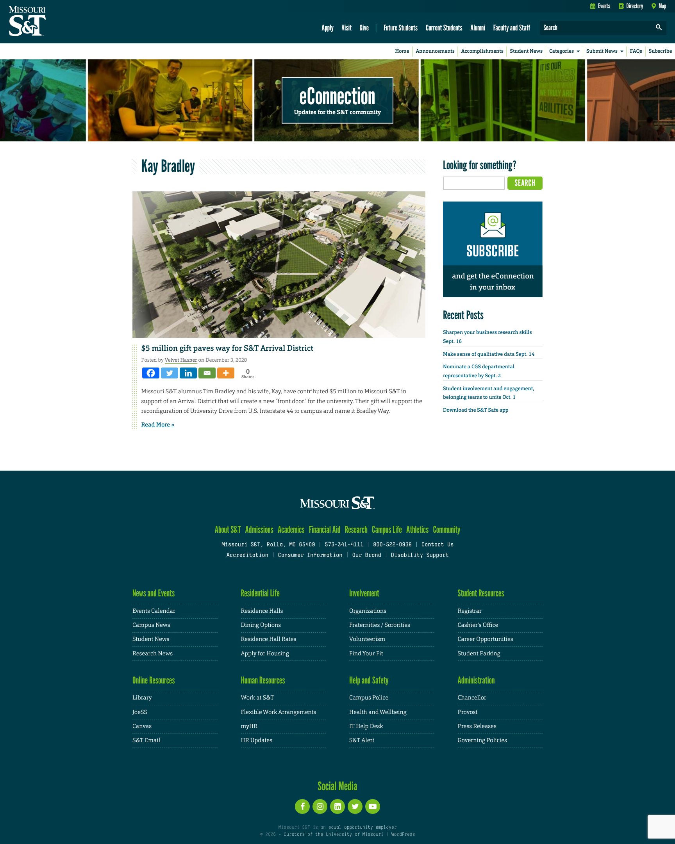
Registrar (470, 611)
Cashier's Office (478, 625)
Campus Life (387, 529)
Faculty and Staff (511, 27)
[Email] (207, 373)
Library (142, 697)
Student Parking (479, 653)
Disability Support (420, 556)
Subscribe (660, 51)
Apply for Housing (265, 653)
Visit (347, 27)
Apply (327, 27)
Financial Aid (325, 529)
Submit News (602, 51)
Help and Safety (369, 680)
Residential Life (260, 593)
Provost (468, 712)
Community (446, 529)
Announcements (435, 51)
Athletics (417, 529)
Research (356, 529)
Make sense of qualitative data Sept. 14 (488, 354)
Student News (526, 51)
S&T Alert (361, 740)
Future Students (401, 27)
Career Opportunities (485, 639)
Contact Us (437, 545)
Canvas (142, 726)
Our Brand (366, 556)
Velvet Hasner (181, 360)
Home (402, 51)
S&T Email (146, 740)
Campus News (151, 625)
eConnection (337, 96)
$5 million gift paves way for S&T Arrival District (227, 348)
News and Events (153, 593)
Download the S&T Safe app (476, 410)
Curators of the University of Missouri (333, 834)
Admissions (259, 529)
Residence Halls (262, 611)
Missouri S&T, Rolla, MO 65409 (268, 545)
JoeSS (139, 712)
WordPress (403, 834)
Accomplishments (482, 51)
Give (364, 27)
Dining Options (261, 625)
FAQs (636, 51)
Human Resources (263, 680)
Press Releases (477, 726)
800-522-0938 (392, 545)
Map (662, 6)
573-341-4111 (344, 545)
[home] (52, 21)
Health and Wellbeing (378, 712)
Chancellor (472, 697)
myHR (249, 726)
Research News (152, 653)
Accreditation (247, 556)
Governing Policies (482, 740)
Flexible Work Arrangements (278, 712)
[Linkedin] (188, 373)
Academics (291, 529)
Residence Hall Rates (268, 639)
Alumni (477, 27)
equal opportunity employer (362, 827)
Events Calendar (153, 611)
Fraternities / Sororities (379, 625)
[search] (659, 28)
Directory (635, 6)
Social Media (337, 786)
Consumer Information (310, 556)
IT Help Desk (366, 726)
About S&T (228, 529)
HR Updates (256, 740)
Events (604, 6)
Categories (561, 51)
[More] (225, 373)
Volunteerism (367, 639)
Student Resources (481, 593)
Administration (476, 680)
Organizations (367, 611)
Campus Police (368, 697)
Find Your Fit (366, 653)
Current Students (444, 27)
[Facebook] (150, 373)
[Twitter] (169, 373)
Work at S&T (257, 697)
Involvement (364, 593)
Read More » (158, 424)
